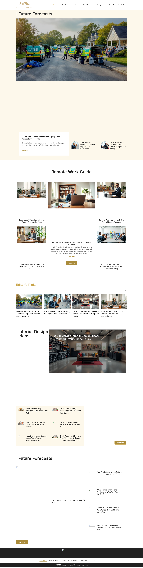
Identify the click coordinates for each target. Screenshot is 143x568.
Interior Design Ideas (99, 5)
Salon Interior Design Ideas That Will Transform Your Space (71, 411)
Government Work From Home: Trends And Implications (32, 221)
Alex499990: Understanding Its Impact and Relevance (87, 145)
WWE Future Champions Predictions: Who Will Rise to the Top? (109, 492)
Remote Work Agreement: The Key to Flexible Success (111, 221)
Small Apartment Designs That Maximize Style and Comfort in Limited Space (70, 438)
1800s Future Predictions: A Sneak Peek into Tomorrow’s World (109, 528)
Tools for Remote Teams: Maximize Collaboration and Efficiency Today (111, 266)
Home (55, 5)
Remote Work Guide (81, 5)
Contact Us (122, 5)
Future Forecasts (66, 5)
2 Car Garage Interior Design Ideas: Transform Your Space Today (85, 313)
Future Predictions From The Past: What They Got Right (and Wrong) (109, 510)
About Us (112, 5)
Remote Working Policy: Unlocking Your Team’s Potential (71, 243)
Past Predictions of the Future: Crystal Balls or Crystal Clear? (109, 473)
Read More (25, 150)
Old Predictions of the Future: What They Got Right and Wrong (118, 145)
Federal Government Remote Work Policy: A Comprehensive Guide (31, 266)
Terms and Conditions (69, 560)
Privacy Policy (53, 560)
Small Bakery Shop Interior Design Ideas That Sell (36, 411)
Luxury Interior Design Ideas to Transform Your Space (70, 424)
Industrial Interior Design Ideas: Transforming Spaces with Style (36, 438)
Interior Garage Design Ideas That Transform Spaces (35, 424)
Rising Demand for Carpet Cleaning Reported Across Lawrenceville (28, 313)
